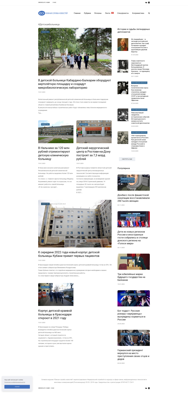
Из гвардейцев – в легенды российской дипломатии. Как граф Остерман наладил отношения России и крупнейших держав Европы (140, 45)
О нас (54, 2)
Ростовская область (139, 82)
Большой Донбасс (127, 178)
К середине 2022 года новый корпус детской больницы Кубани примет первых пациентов (68, 254)
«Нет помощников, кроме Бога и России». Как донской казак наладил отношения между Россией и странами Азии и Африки (140, 142)
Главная (77, 13)
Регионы (98, 13)
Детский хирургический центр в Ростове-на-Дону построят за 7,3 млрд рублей (93, 153)
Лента (109, 13)
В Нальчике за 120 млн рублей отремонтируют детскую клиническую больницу (54, 153)
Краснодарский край (58, 203)
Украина (124, 294)
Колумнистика (138, 13)
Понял (17, 386)
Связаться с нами (44, 2)
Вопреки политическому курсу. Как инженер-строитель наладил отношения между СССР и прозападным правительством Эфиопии (139, 93)
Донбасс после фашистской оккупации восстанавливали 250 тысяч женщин (134, 198)
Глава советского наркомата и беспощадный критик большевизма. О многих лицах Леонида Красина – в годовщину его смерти (140, 67)
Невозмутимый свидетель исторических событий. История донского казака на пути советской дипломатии (140, 118)
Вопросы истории (127, 181)
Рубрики (87, 13)
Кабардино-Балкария (58, 31)
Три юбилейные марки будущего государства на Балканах (131, 277)
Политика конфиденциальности (14, 382)
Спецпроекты (123, 13)
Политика (132, 294)
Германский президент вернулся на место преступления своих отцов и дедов (133, 354)
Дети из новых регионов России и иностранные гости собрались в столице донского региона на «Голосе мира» (133, 237)
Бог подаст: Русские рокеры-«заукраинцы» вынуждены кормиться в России (131, 315)
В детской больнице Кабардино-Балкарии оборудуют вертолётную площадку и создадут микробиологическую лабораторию (74, 84)
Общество (45, 31)
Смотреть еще (127, 159)
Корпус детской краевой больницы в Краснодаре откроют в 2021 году (55, 314)
